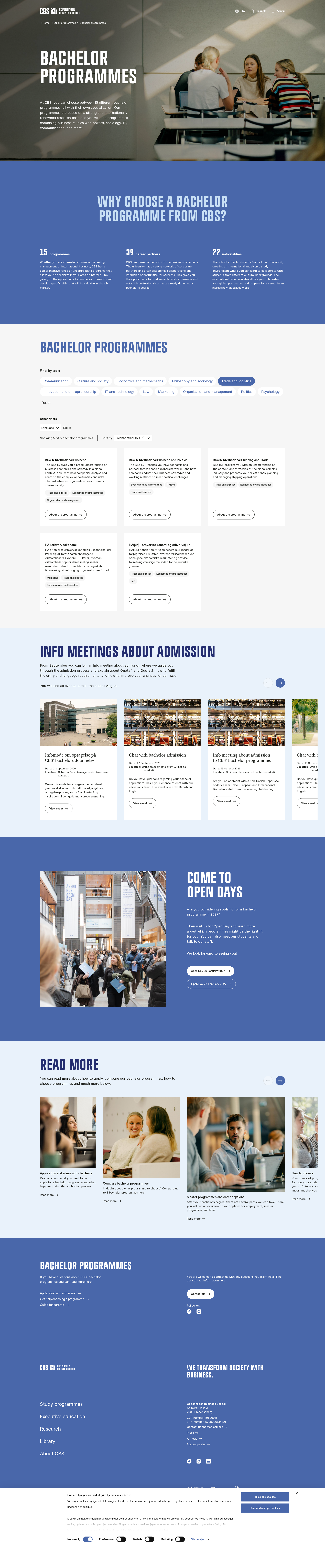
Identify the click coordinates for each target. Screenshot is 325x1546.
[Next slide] (280, 683)
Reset (46, 403)
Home (46, 22)
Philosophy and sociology (192, 381)
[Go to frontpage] (60, 11)
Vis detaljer (198, 1539)
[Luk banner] (297, 1493)
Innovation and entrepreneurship (70, 392)
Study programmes (64, 22)
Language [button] (47, 428)
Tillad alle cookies (265, 1496)
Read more (47, 1195)
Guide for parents (52, 1305)
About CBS (52, 1453)
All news (192, 1438)
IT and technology (119, 392)
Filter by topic (50, 370)
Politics (246, 392)
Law (146, 392)
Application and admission (58, 1293)
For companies (196, 1444)
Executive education (62, 1416)
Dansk (239, 11)
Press (190, 1432)
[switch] (121, 1539)
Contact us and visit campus (205, 1427)
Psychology (270, 392)
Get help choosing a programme (62, 1299)
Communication (56, 381)
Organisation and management (207, 392)
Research (50, 1429)
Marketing (166, 392)
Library (47, 1441)
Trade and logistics (236, 381)
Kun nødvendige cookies (265, 1507)
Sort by (107, 438)
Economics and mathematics (140, 381)
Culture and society (93, 381)
